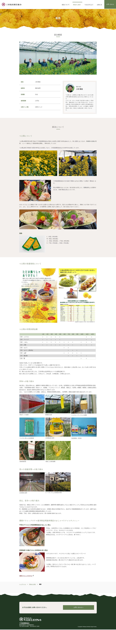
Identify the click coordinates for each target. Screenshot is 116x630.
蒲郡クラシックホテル (25, 575)
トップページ (22, 584)
